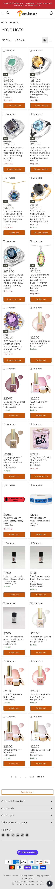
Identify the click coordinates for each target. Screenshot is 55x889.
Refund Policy (27, 878)
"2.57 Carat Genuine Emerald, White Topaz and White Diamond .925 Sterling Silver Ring (13, 89)
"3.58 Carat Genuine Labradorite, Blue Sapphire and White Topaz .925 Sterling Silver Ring (13, 153)
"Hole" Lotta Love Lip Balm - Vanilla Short (13, 638)
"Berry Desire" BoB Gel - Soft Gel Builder (14, 403)
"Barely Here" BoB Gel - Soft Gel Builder (40, 342)
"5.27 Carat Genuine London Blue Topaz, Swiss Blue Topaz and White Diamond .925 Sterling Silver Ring (13, 280)
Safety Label (8, 526)
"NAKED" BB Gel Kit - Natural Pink (12, 696)
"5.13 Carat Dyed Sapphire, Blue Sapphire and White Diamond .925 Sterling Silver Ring (40, 216)
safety (32, 526)
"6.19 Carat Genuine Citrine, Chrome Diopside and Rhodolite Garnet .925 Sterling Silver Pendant (39, 281)
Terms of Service (10, 875)
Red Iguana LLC (36, 346)
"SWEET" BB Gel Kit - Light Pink (12, 751)
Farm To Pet (35, 465)
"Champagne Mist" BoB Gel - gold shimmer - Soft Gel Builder (12, 461)
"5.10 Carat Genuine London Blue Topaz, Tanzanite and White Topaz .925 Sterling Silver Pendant (13, 216)
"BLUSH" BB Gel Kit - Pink (39, 403)
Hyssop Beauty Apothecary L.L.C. (10, 582)
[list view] (51, 40)
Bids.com (7, 97)
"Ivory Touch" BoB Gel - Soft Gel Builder (40, 638)
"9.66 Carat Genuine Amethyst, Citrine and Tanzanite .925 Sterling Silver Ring (13, 345)
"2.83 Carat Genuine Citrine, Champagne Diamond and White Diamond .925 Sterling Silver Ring (40, 89)
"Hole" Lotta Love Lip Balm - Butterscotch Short (40, 579)
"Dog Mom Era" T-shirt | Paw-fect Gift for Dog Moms (40, 460)
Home (4, 22)
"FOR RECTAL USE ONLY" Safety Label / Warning (40, 521)
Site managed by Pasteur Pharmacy (27, 884)
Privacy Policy (27, 875)
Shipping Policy (42, 875)
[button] (49, 883)
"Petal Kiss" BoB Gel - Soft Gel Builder (40, 696)
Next (39, 776)
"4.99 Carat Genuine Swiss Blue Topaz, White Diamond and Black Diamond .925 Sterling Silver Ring (40, 153)
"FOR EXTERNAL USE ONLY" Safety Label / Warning (13, 521)
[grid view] (45, 40)
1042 (32, 776)
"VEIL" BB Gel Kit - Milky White (40, 751)
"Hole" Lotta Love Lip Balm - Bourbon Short (14, 577)
